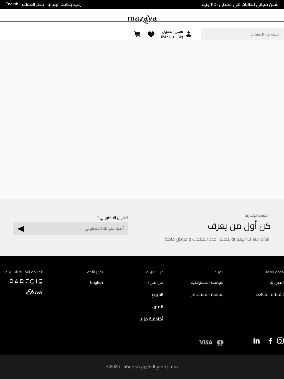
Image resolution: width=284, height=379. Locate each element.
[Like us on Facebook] (268, 340)
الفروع (157, 294)
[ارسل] (21, 229)
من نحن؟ (155, 282)
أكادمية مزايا (151, 319)
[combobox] (242, 34)
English (12, 4)
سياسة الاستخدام (207, 294)
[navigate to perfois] (21, 281)
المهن (157, 306)
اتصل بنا (276, 282)
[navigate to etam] (21, 292)
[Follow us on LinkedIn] (256, 340)
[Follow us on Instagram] (281, 340)
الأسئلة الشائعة (270, 294)
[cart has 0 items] (137, 34)
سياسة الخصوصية (207, 282)
